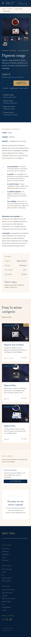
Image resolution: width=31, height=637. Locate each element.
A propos (4, 595)
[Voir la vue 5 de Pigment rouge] (5, 44)
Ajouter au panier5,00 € (21, 83)
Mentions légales (6, 601)
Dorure (4, 557)
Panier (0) (13, 3)
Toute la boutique (7, 569)
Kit (3, 575)
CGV (3, 604)
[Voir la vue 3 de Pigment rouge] (19, 39)
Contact (4, 610)
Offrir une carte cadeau (8, 598)
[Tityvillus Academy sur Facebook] (3, 619)
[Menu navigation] (3, 3)
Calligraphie (5, 554)
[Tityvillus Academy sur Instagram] (7, 619)
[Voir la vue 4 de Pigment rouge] (26, 39)
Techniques (5, 560)
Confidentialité (6, 607)
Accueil (3, 8)
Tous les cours (6, 548)
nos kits (23, 229)
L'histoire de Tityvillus (8, 590)
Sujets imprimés (6, 581)
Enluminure (5, 551)
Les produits (10, 8)
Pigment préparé (18, 8)
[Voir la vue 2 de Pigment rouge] (12, 39)
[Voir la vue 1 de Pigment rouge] (5, 39)
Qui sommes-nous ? (7, 593)
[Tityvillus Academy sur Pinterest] (10, 619)
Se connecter (23, 3)
